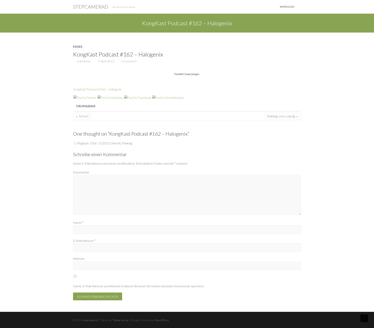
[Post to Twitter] (85, 97)
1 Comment (129, 61)
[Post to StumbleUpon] (168, 97)
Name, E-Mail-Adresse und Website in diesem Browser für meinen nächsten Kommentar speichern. (138, 286)
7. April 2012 (105, 61)
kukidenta (83, 61)
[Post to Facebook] (137, 97)
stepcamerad (90, 7)
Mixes (77, 46)
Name (78, 222)
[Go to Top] (364, 318)
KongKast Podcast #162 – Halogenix (97, 89)
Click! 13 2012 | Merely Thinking (111, 143)
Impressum (287, 6)
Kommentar (81, 172)
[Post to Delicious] (110, 97)
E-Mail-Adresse (84, 240)
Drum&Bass (85, 106)
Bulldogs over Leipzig (283, 116)
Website (79, 258)
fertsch (82, 116)
